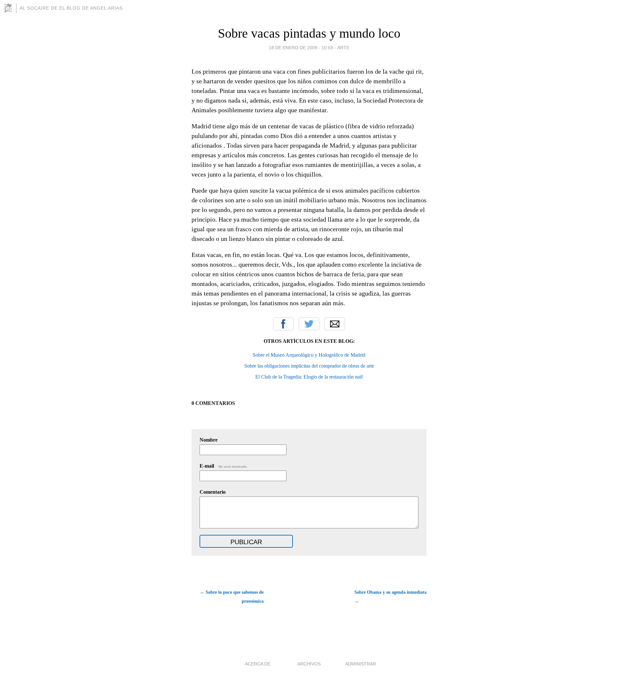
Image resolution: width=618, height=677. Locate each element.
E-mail (224, 466)
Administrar (360, 663)
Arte (343, 47)
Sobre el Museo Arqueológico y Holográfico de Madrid (309, 355)
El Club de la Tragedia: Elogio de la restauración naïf (309, 377)
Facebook (283, 323)
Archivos (309, 663)
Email (334, 323)
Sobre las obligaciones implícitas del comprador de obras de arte (309, 366)
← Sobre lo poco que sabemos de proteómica (232, 597)
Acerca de (257, 663)
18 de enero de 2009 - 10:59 (301, 47)
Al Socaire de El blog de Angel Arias (71, 8)
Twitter (309, 323)
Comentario (213, 492)
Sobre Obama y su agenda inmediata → (390, 597)
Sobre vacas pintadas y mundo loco (309, 33)
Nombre (209, 440)
